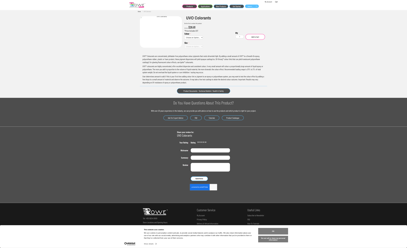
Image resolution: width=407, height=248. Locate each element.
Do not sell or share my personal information (273, 239)
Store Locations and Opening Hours (155, 222)
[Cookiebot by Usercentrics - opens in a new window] (130, 243)
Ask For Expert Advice (175, 118)
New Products (221, 6)
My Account (268, 2)
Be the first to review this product (193, 23)
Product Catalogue (232, 118)
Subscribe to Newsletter (255, 215)
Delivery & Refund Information (207, 223)
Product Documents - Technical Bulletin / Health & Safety (203, 91)
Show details (149, 244)
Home (139, 11)
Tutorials (212, 118)
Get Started (237, 6)
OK (273, 231)
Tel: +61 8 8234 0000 (150, 218)
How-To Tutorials (253, 223)
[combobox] (252, 6)
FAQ (196, 118)
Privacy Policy (202, 219)
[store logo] (137, 5)
